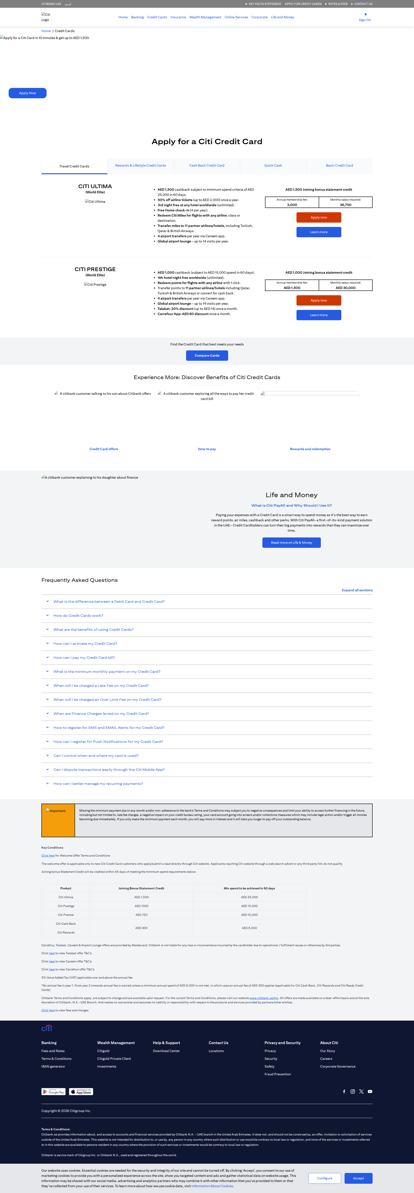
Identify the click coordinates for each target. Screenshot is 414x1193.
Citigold (103, 1051)
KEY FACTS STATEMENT (265, 4)
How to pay (207, 449)
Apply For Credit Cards (303, 4)
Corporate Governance (337, 1066)
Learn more (312, 232)
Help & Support (166, 1042)
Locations (216, 1051)
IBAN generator (53, 1066)
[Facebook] (344, 1091)
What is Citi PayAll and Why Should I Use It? (291, 505)
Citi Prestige (95, 269)
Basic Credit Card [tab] (339, 165)
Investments (106, 1066)
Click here (48, 855)
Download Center (166, 1051)
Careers (326, 1059)
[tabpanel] (207, 253)
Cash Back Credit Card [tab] (206, 165)
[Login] (365, 14)
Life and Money (282, 17)
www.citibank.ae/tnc (263, 998)
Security (271, 1059)
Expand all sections (357, 590)
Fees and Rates (53, 1051)
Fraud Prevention (278, 1074)
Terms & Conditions (56, 1059)
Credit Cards (157, 17)
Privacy (270, 1051)
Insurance (178, 17)
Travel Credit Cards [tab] (74, 166)
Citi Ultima (95, 186)
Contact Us (363, 4)
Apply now (311, 217)
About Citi (329, 1042)
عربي (68, 4)
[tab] (137, 17)
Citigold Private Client (114, 1059)
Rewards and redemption (310, 449)
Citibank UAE (51, 4)
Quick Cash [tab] (273, 165)
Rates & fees (338, 4)
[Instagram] (352, 1091)
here (52, 953)
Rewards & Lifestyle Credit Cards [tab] (140, 165)
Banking (137, 17)
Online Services (236, 17)
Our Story (327, 1051)
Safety (269, 1066)
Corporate (260, 17)
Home (123, 17)
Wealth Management (205, 17)
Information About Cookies (212, 1186)
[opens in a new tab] (95, 201)
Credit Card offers (103, 449)
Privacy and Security (283, 1042)
